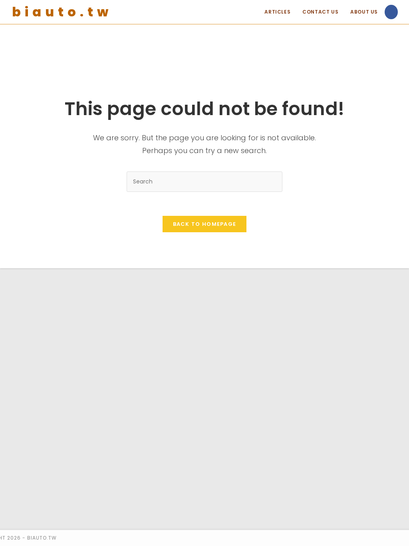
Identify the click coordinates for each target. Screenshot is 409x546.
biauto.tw (62, 12)
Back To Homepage (204, 224)
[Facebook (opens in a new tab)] (391, 12)
